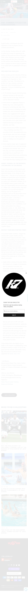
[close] (26, 273)
